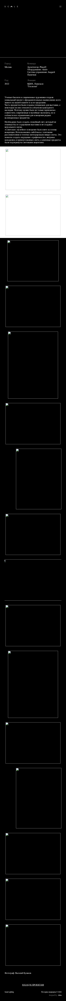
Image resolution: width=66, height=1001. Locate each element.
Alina (59, 995)
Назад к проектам (33, 984)
